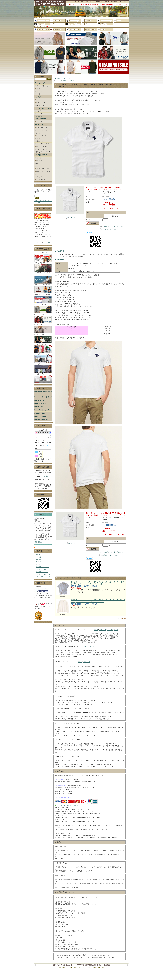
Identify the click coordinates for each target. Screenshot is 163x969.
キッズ (116, 630)
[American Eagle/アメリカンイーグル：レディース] (73, 29)
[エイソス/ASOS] (89, 23)
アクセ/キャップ (41, 149)
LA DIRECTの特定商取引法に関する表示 (88, 965)
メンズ (96, 630)
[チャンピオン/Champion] (81, 45)
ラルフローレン (41, 564)
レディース (102, 630)
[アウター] (113, 59)
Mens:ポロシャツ (40, 403)
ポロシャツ (39, 141)
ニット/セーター (41, 136)
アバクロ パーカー (42, 567)
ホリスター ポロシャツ (43, 574)
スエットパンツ (41, 91)
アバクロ (38, 554)
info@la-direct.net (41, 477)
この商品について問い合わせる (112, 226)
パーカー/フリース (42, 127)
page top (123, 618)
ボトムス (39, 114)
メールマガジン (43, 185)
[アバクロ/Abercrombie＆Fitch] (49, 45)
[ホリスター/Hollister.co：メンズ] (58, 20)
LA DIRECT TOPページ (62, 78)
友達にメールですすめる (110, 229)
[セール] (113, 74)
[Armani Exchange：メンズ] (105, 20)
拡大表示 (72, 217)
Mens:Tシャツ (39, 400)
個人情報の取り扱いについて (62, 965)
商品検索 (41, 76)
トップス (39, 111)
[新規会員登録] (42, 219)
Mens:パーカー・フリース (43, 397)
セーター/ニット (41, 174)
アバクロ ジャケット (43, 562)
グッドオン (38, 97)
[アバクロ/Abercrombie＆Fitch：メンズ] (42, 20)
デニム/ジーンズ (41, 146)
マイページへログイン (86, 2)
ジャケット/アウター (43, 171)
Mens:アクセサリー (41, 419)
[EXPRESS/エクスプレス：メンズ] (89, 20)
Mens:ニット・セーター (42, 410)
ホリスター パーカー (43, 569)
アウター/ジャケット (43, 130)
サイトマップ (124, 2)
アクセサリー (40, 179)
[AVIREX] (49, 74)
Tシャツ (38, 88)
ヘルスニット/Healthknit (40, 117)
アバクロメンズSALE (43, 152)
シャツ (38, 133)
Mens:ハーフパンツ (41, 416)
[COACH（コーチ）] (121, 20)
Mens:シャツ (38, 406)
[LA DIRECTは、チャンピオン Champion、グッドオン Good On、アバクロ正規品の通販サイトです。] (50, 3)
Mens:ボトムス (39, 413)
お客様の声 (114, 2)
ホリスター (39, 557)
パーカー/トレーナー (43, 86)
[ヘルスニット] (81, 74)
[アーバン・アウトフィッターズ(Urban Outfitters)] (73, 23)
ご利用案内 (98, 2)
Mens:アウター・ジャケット (43, 392)
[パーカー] (49, 59)
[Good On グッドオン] (113, 45)
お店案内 (107, 965)
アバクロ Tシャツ (42, 572)
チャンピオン (40, 559)
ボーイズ (110, 630)
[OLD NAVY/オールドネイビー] (58, 23)
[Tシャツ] (81, 59)
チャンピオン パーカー (43, 577)
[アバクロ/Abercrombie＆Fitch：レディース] (42, 29)
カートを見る (72, 2)
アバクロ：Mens (40, 124)
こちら (48, 242)
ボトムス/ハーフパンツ (44, 144)
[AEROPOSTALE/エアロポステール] (42, 23)
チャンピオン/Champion (43, 83)
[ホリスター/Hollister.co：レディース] (58, 29)
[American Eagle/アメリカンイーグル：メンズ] (73, 20)
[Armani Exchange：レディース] (89, 29)
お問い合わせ (106, 2)
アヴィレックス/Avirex (43, 108)
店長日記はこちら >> (41, 542)
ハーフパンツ (40, 94)
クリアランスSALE (41, 155)
